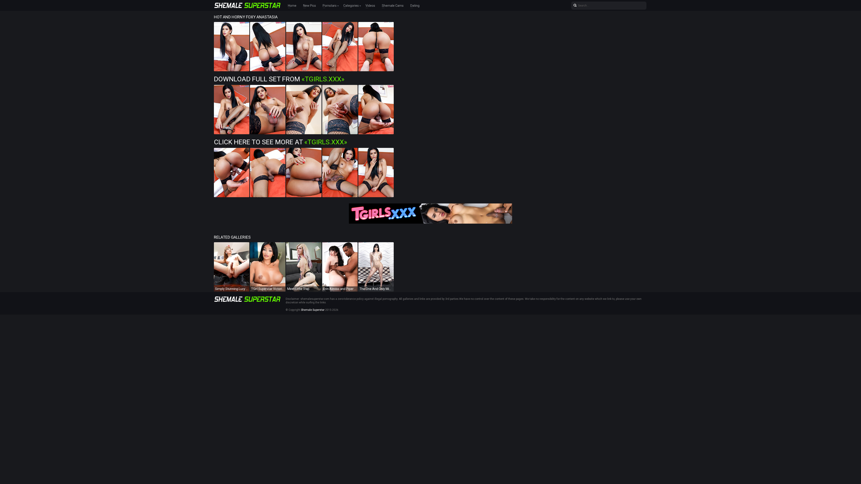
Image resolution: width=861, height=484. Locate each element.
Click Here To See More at (280, 142)
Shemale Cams (393, 5)
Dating (415, 5)
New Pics (309, 5)
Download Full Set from (279, 79)
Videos (370, 5)
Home (292, 5)
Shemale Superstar (312, 309)
